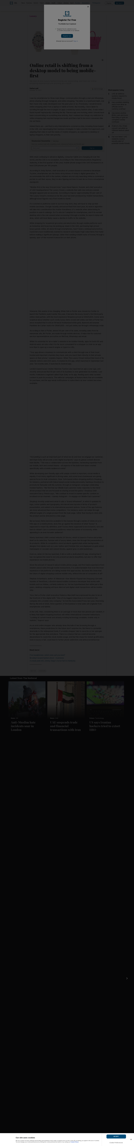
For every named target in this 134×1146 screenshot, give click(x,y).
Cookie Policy (74, 1142)
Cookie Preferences (116, 1142)
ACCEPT (116, 1136)
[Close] (131, 1139)
